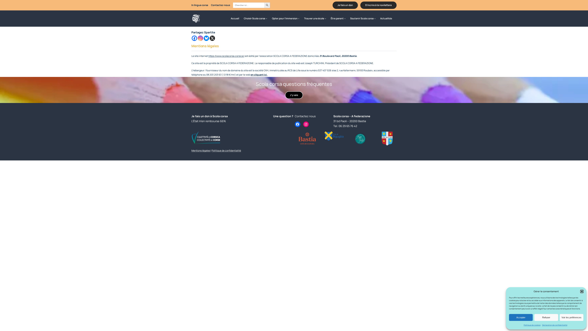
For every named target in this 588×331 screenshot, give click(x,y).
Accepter (520, 317)
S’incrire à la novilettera (378, 5)
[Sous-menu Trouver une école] (325, 18)
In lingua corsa (199, 5)
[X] (212, 38)
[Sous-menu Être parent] (345, 18)
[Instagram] (200, 38)
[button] (581, 291)
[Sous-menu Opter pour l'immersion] (298, 18)
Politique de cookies (532, 325)
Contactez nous (305, 116)
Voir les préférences (571, 317)
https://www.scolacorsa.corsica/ (226, 56)
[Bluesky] (206, 38)
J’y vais (294, 95)
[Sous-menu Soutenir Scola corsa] (375, 18)
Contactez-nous (220, 5)
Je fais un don (345, 5)
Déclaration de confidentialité (554, 325)
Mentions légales (201, 150)
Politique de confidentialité (226, 150)
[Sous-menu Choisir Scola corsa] (266, 18)
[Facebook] (194, 38)
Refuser (546, 317)
